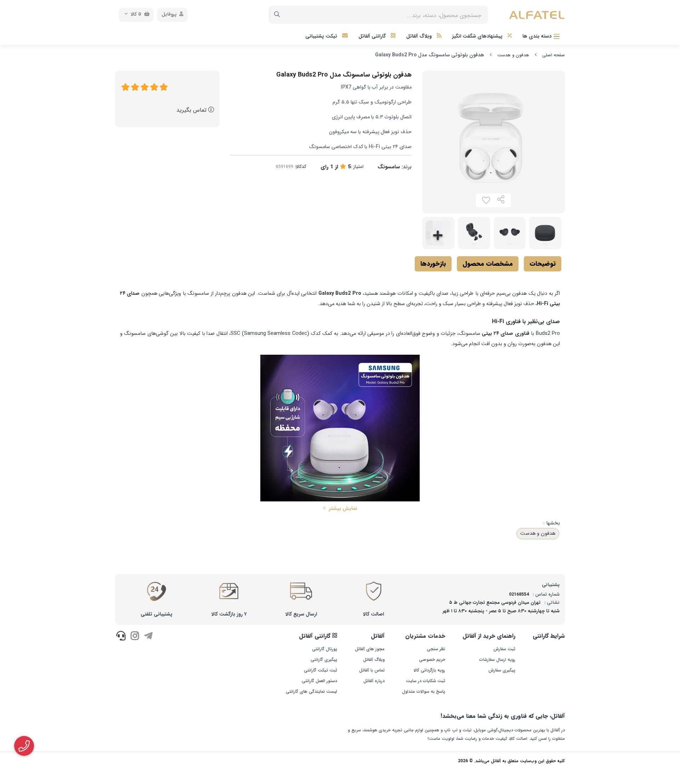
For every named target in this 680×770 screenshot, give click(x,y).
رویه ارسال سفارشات (497, 660)
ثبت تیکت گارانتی (320, 670)
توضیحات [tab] (542, 264)
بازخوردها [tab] (433, 264)
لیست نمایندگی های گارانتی (311, 691)
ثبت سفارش (504, 649)
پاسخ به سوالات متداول (423, 691)
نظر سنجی (436, 649)
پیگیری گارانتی (324, 660)
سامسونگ (389, 167)
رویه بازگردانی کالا (429, 670)
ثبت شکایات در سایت (425, 681)
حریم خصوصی (432, 660)
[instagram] (134, 637)
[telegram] (148, 637)
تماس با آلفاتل (371, 670)
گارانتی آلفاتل (372, 36)
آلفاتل (377, 636)
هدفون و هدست (513, 55)
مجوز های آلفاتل (369, 649)
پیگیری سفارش (501, 670)
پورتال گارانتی (324, 649)
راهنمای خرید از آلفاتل (489, 636)
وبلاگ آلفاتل (419, 36)
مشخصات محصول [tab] (488, 264)
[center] (277, 15)
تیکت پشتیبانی (322, 36)
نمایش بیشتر (342, 509)
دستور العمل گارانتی (319, 681)
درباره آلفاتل (373, 681)
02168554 (519, 594)
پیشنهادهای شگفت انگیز (478, 36)
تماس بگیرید (192, 110)
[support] (121, 637)
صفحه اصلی (553, 55)
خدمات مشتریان (425, 636)
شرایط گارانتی (549, 636)
